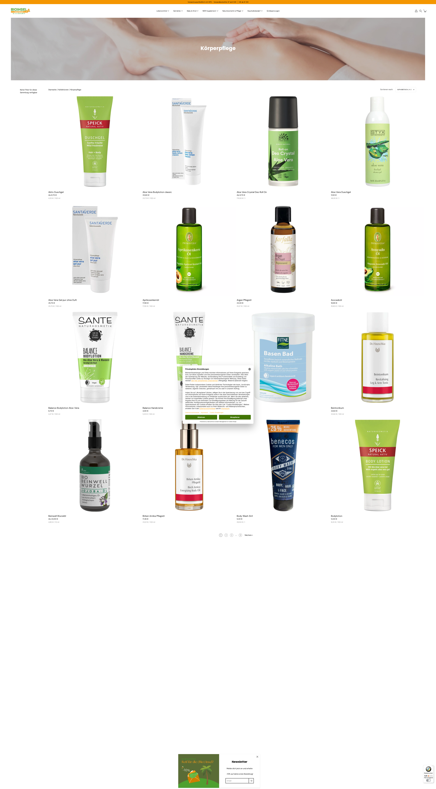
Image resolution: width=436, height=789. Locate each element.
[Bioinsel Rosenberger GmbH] (20, 11)
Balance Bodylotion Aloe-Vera (63, 408)
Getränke (177, 11)
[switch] (428, 780)
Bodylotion (336, 515)
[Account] (416, 11)
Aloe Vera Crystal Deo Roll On (252, 192)
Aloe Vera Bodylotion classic (157, 192)
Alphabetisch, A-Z (404, 89)
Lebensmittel (161, 11)
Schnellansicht (94, 141)
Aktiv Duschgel (56, 192)
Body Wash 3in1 (245, 515)
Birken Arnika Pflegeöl (154, 515)
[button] (420, 11)
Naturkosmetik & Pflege (231, 11)
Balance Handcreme (153, 408)
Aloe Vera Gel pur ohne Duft (62, 300)
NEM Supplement (209, 11)
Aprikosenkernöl (151, 300)
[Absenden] (251, 780)
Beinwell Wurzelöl (57, 515)
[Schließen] (257, 757)
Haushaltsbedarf (253, 11)
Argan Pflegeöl (244, 300)
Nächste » (249, 535)
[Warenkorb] (425, 11)
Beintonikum (337, 408)
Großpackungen (273, 11)
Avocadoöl (336, 300)
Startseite (52, 89)
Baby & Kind (191, 11)
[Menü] (432, 766)
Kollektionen (63, 89)
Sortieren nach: (386, 89)
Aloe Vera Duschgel (341, 192)
